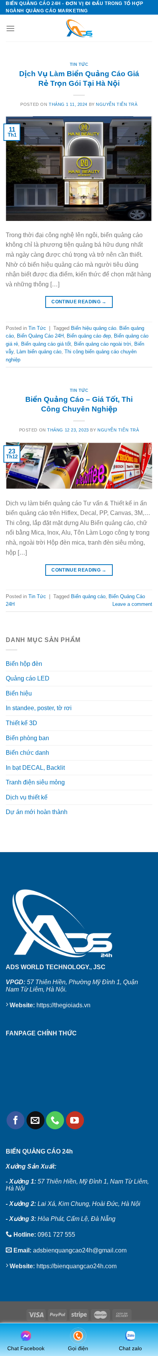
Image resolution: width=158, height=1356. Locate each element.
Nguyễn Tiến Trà (116, 104)
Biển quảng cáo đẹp (89, 336)
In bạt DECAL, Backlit (35, 767)
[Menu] (10, 28)
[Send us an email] (35, 1120)
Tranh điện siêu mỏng (35, 782)
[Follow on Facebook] (16, 1120)
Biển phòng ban (27, 738)
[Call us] (55, 1120)
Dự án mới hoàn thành (36, 812)
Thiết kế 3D (21, 723)
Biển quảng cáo (88, 596)
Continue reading (79, 301)
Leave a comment (132, 604)
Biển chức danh (27, 752)
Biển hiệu (19, 693)
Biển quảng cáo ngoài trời (102, 344)
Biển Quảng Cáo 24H (40, 336)
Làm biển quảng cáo (38, 351)
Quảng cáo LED (27, 678)
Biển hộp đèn (24, 663)
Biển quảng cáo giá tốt (46, 344)
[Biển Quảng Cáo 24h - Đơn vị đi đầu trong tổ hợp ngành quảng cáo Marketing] (79, 28)
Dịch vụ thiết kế (27, 797)
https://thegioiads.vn (63, 1005)
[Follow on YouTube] (75, 1120)
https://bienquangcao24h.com (76, 1266)
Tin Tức (79, 64)
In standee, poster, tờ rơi (39, 708)
